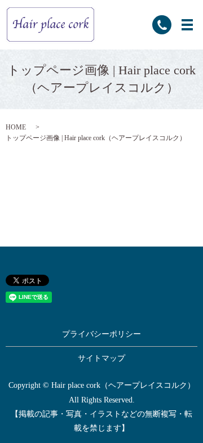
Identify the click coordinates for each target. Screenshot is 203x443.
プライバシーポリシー (101, 334)
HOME (16, 127)
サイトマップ (101, 358)
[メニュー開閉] (187, 24)
